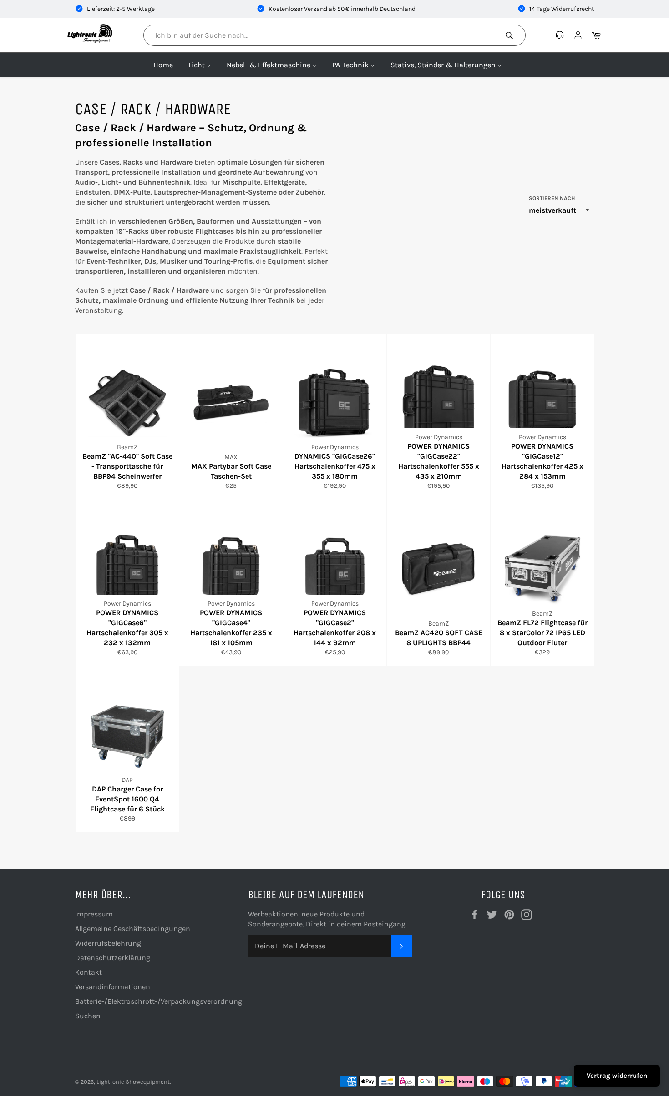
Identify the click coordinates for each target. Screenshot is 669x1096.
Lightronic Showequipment (133, 1081)
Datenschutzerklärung (112, 957)
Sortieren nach (552, 198)
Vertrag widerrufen (617, 1075)
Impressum (94, 914)
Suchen (88, 1015)
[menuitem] (163, 64)
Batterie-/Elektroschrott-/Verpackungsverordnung (158, 1001)
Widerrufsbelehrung (108, 943)
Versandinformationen (112, 986)
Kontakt (88, 972)
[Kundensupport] (561, 35)
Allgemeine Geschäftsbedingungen (132, 928)
